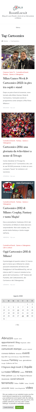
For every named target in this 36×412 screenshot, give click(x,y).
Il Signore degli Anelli (11, 367)
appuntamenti (8, 342)
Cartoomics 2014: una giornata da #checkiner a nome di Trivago (17, 151)
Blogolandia (23, 342)
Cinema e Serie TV (9, 72)
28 (23, 316)
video (29, 387)
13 (18, 310)
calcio (28, 342)
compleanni (11, 345)
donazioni (19, 353)
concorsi (29, 349)
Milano (16, 371)
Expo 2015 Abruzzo (13, 357)
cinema (4, 345)
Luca (13, 107)
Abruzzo (7, 338)
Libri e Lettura (7, 248)
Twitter (26, 383)
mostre (22, 372)
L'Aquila (27, 367)
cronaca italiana (8, 353)
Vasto (12, 388)
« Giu (17, 325)
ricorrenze (6, 379)
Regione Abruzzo (26, 376)
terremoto (7, 383)
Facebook (5, 360)
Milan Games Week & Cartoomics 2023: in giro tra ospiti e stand (17, 83)
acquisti (16, 338)
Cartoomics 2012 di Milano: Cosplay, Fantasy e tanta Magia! (17, 213)
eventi (26, 353)
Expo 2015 (4, 357)
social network (17, 379)
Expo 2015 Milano (25, 357)
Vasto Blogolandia (20, 388)
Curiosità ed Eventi (22, 72)
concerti (24, 349)
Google (3, 363)
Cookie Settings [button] (8, 407)
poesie (14, 376)
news (28, 371)
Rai (18, 376)
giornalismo (27, 360)
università (5, 388)
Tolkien (16, 383)
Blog (18, 342)
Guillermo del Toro (12, 363)
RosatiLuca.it (18, 13)
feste (20, 360)
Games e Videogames (16, 74)
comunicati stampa (12, 348)
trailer (21, 383)
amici (20, 338)
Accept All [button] (19, 407)
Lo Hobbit (6, 372)
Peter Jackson (7, 375)
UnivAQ (31, 383)
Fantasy (5, 74)
